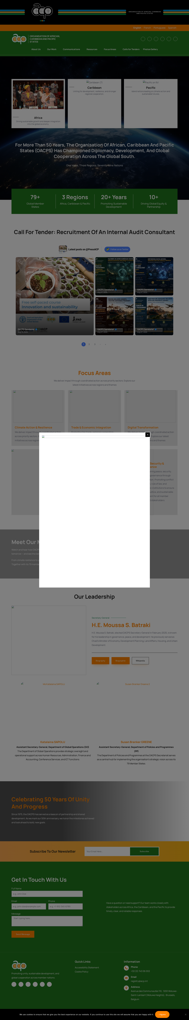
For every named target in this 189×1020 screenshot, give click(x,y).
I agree (162, 1014)
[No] (185, 1014)
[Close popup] (147, 434)
